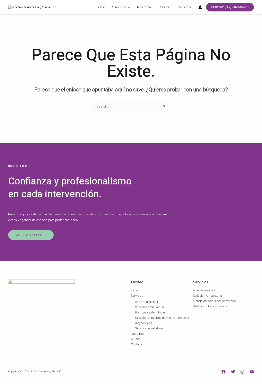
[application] (128, 7)
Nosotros (137, 333)
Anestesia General (204, 290)
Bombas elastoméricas (150, 312)
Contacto (137, 344)
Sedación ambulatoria (149, 307)
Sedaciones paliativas (149, 328)
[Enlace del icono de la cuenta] (200, 7)
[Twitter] (233, 372)
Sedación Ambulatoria (207, 295)
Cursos (136, 339)
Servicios (137, 295)
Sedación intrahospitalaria (210, 306)
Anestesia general (146, 301)
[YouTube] (252, 372)
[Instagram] (242, 372)
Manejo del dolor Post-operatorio (214, 301)
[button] (230, 7)
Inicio (134, 290)
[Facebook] (223, 372)
